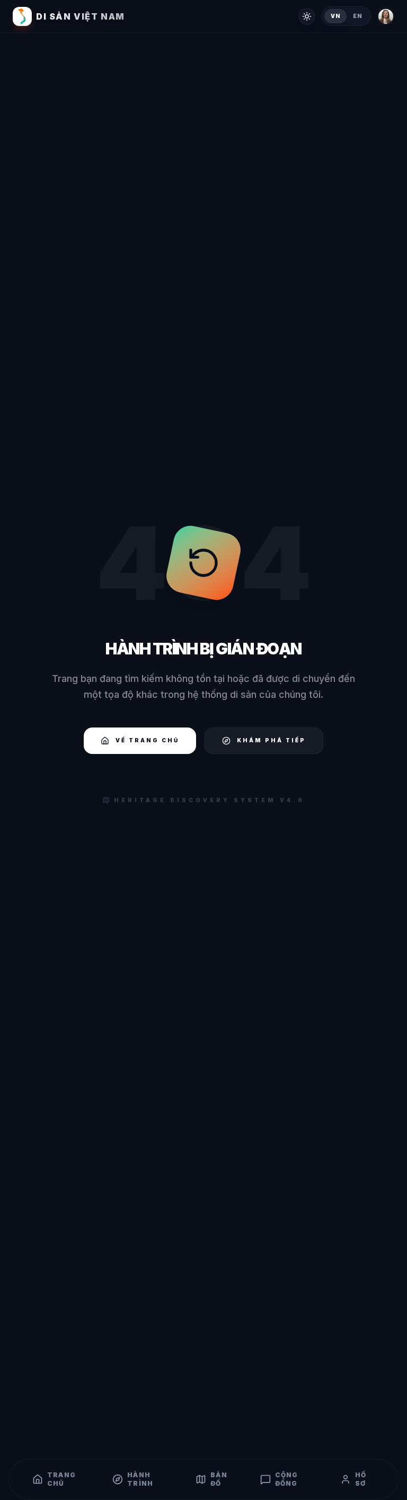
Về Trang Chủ (147, 740)
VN (335, 16)
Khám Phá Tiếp (271, 740)
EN (357, 16)
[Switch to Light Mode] (306, 16)
